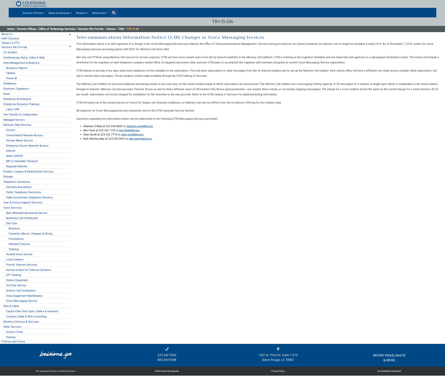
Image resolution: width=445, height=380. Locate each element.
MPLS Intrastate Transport (22, 161)
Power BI (11, 78)
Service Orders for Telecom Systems (28, 270)
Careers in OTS (10, 42)
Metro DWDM (14, 156)
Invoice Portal (14, 332)
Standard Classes (19, 244)
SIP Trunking (13, 275)
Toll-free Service (16, 285)
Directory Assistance (18, 187)
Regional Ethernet (16, 166)
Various (110, 29)
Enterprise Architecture (17, 99)
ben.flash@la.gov (129, 130)
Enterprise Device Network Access (27, 145)
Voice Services (12, 207)
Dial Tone (11, 223)
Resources (98, 13)
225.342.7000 (166, 355)
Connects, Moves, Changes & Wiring (30, 233)
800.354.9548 (166, 360)
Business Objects (16, 68)
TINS (121, 29)
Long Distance (14, 259)
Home (10, 29)
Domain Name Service (19, 140)
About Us (7, 34)
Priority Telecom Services (21, 264)
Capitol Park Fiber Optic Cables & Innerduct (32, 311)
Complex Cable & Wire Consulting (26, 316)
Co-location (10, 52)
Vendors (81, 13)
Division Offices (33, 13)
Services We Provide (91, 29)
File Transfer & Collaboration (20, 114)
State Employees (59, 13)
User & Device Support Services (22, 202)
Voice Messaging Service (21, 301)
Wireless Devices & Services (21, 321)
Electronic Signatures (16, 88)
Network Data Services (17, 124)
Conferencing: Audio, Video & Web (24, 57)
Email (6, 94)
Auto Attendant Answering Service (26, 213)
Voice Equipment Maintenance (24, 295)
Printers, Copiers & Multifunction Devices (28, 171)
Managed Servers (14, 119)
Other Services (12, 326)
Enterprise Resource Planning (21, 104)
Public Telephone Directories (23, 192)
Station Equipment (17, 280)
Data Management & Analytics (21, 62)
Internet (10, 150)
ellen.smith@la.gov (132, 134)
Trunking (14, 249)
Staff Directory (10, 38)
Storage (8, 176)
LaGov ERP (12, 109)
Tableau (10, 73)
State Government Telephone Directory (29, 197)
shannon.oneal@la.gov (139, 126)
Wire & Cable (11, 306)
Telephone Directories (16, 181)
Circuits (10, 130)
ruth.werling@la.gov (140, 138)
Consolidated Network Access (24, 135)
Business (14, 228)
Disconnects (16, 238)
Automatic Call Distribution (22, 218)
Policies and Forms (13, 341)
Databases (10, 83)
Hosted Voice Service (19, 254)
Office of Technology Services (57, 29)
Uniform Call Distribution (20, 290)
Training (10, 337)
